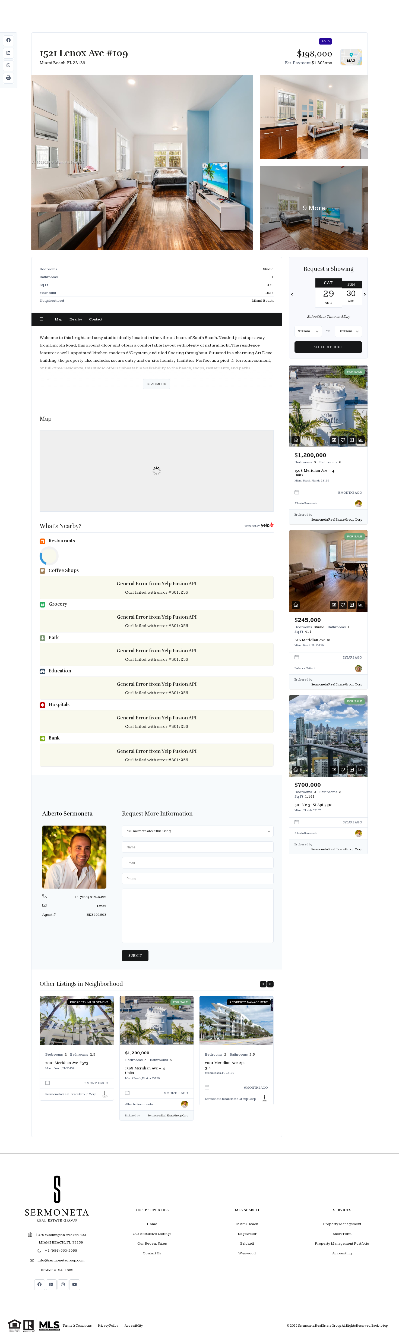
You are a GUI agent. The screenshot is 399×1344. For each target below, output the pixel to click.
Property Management (342, 1224)
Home (152, 1224)
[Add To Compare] (352, 440)
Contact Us (152, 1253)
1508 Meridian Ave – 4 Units (145, 1070)
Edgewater (247, 1234)
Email (101, 906)
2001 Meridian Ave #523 (66, 1062)
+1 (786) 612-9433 (90, 897)
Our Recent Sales (152, 1243)
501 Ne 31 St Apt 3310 (313, 804)
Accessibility (134, 1326)
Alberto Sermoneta (67, 813)
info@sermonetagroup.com (60, 1260)
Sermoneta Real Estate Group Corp (70, 1094)
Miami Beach (247, 1224)
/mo (322, 62)
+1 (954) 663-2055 (61, 1250)
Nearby (75, 319)
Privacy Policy (108, 1326)
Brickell (247, 1243)
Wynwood (247, 1253)
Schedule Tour (328, 347)
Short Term (342, 1234)
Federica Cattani (304, 668)
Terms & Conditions (76, 1326)
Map (58, 319)
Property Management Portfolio (342, 1243)
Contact (95, 319)
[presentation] (263, 984)
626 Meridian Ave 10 (312, 640)
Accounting (342, 1253)
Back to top (380, 1326)
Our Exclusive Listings (152, 1234)
